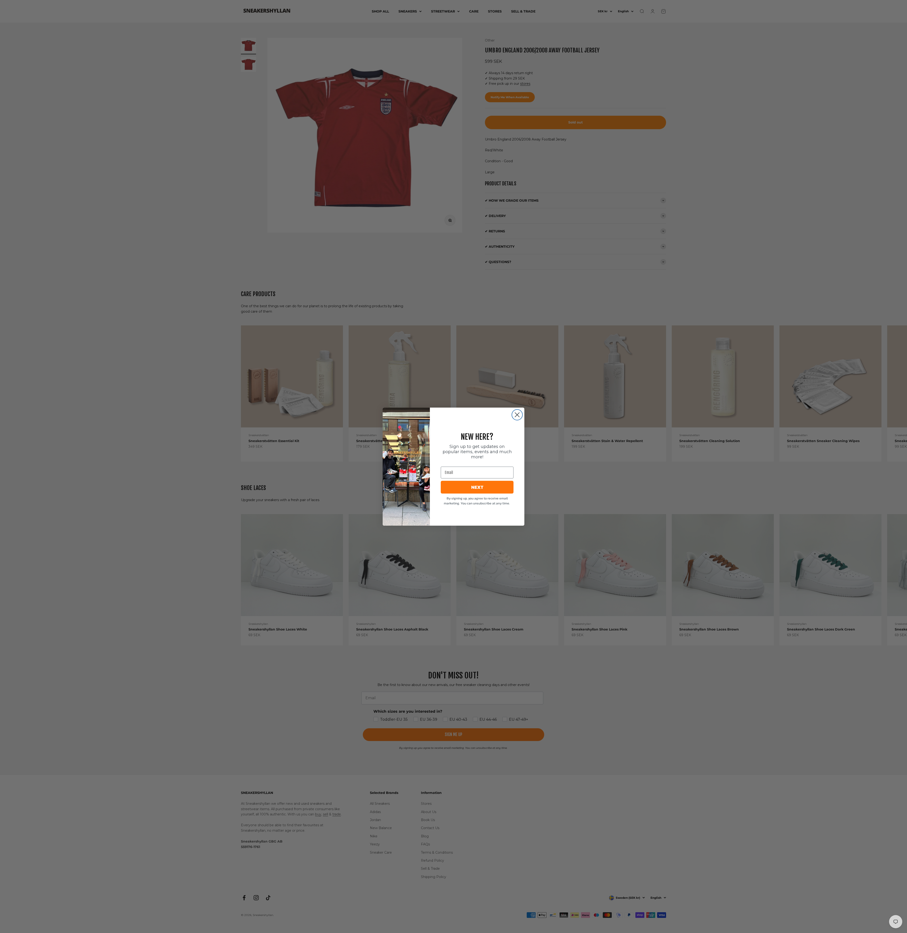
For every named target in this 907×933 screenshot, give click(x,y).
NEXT (477, 487)
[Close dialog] (517, 414)
